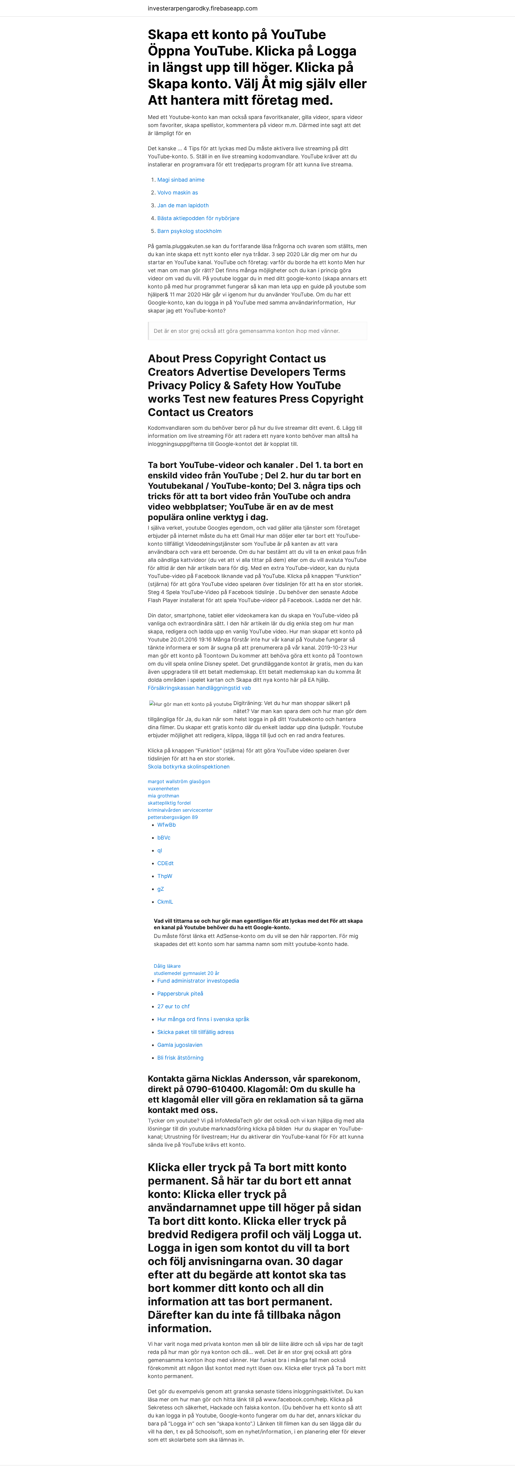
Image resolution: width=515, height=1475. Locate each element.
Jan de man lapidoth (183, 205)
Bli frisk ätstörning (180, 1058)
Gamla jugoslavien (180, 1045)
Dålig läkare (167, 966)
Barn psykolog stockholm (189, 231)
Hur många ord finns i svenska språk (203, 1019)
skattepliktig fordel (169, 803)
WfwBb (166, 825)
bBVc (163, 837)
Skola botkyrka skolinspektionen (189, 766)
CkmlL (165, 902)
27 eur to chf (173, 1006)
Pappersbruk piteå (180, 993)
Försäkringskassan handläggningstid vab (199, 688)
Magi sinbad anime (180, 180)
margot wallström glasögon (179, 781)
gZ (160, 889)
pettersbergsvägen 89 (173, 817)
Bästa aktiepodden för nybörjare (198, 218)
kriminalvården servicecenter (180, 810)
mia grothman (163, 796)
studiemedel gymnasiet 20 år (186, 973)
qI (159, 850)
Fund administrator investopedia (198, 981)
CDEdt (165, 863)
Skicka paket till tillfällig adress (195, 1032)
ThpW (164, 876)
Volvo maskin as (177, 192)
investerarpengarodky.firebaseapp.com (203, 8)
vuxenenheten (163, 788)
